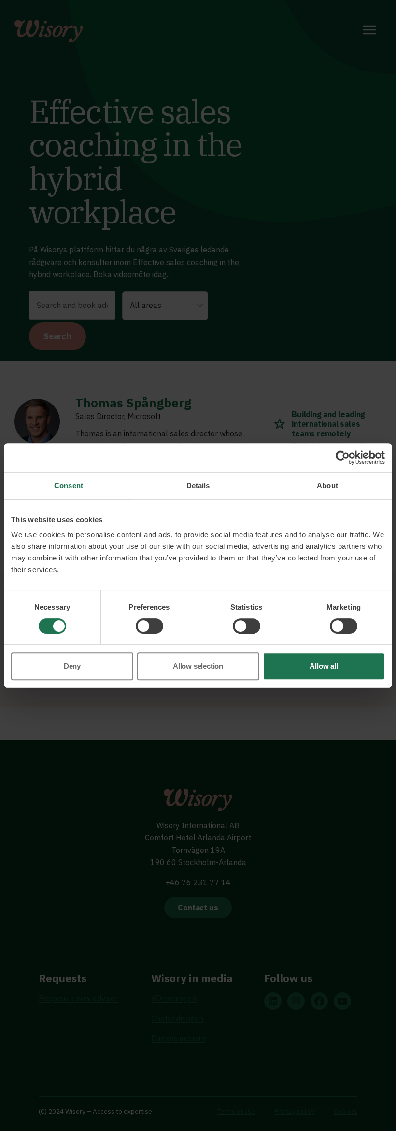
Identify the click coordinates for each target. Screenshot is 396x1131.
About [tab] (327, 485)
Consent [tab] (68, 485)
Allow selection (198, 666)
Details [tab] (198, 485)
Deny (72, 666)
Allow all (324, 666)
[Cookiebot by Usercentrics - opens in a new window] (342, 457)
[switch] (149, 626)
